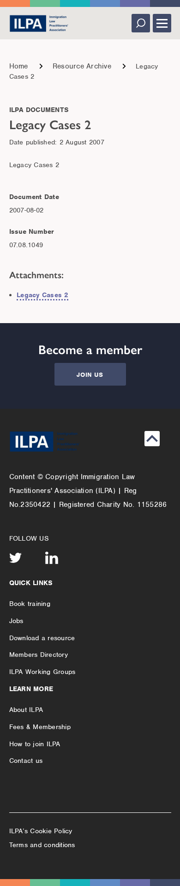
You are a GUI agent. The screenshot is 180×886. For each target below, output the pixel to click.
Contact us (26, 760)
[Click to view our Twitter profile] (15, 557)
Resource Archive (82, 66)
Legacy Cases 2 (42, 295)
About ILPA (26, 709)
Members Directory (38, 654)
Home (18, 66)
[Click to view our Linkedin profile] (51, 557)
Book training (29, 603)
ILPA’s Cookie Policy (40, 831)
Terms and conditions (42, 845)
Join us (90, 375)
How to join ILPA (34, 744)
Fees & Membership (40, 727)
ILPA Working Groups (42, 672)
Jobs (16, 621)
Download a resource (42, 638)
